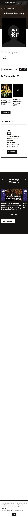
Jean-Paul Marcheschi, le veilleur (17, 101)
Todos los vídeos (7, 221)
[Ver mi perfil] (24, 3)
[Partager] (21, 69)
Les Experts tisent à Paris (6, 101)
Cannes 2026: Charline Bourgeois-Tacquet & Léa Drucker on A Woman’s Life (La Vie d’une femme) (11, 206)
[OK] (14, 514)
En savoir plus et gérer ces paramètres (12, 510)
